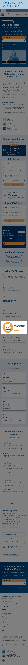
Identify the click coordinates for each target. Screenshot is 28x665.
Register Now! (11, 7)
